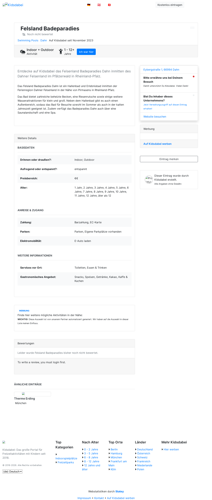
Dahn (43, 40)
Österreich (143, 453)
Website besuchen (154, 116)
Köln (113, 469)
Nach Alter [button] (73, 4)
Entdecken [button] (144, 4)
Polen (140, 469)
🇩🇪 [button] (88, 4)
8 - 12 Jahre (91, 461)
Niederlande (144, 465)
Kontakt (99, 498)
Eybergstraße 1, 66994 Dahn (161, 69)
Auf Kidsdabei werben (157, 143)
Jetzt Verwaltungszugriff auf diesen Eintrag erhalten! (165, 106)
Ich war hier (86, 51)
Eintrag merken (169, 159)
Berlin (114, 449)
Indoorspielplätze (66, 458)
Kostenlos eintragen (170, 4)
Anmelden (124, 4)
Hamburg (116, 453)
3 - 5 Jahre (91, 453)
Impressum (84, 498)
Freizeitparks (66, 462)
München (116, 457)
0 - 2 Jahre (91, 449)
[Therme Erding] (32, 394)
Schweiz (142, 457)
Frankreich (143, 461)
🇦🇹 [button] (99, 4)
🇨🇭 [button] (109, 4)
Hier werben (171, 449)
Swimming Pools (28, 40)
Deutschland (145, 449)
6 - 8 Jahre (91, 457)
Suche (193, 4)
